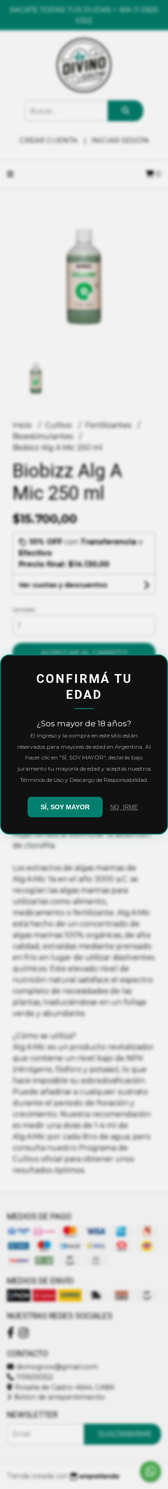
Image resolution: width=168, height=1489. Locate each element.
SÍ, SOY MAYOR (65, 807)
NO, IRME (124, 807)
